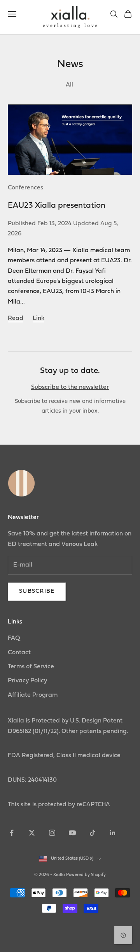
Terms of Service (31, 667)
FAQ (14, 638)
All (70, 85)
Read (15, 318)
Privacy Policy (27, 681)
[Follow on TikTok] (92, 833)
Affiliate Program (33, 695)
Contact (19, 653)
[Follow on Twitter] (32, 833)
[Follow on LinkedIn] (113, 833)
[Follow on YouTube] (72, 833)
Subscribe (37, 591)
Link (38, 318)
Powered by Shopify (86, 875)
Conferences (25, 188)
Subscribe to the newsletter (70, 387)
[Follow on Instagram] (52, 833)
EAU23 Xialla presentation (56, 205)
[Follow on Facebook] (12, 833)
